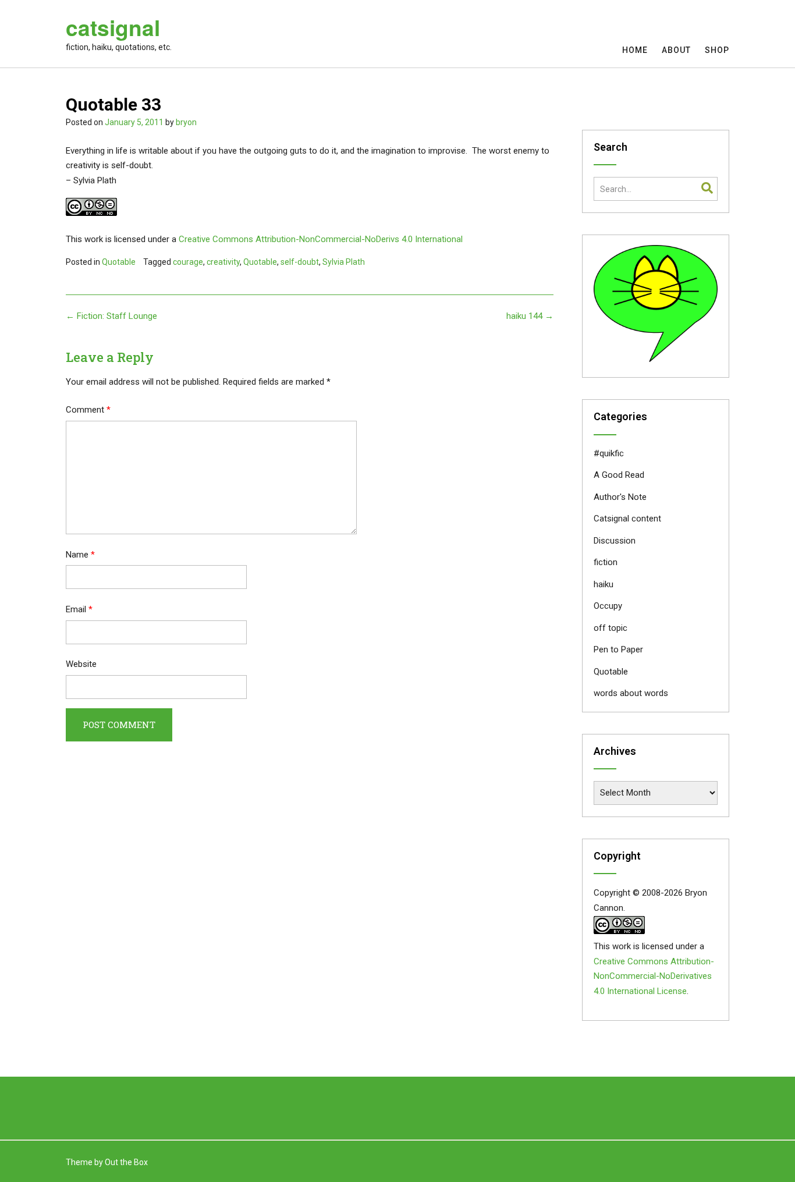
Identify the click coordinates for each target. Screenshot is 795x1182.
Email (79, 609)
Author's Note (620, 497)
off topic (610, 628)
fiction (605, 562)
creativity (223, 262)
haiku (603, 584)
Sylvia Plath (343, 262)
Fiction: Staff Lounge (111, 316)
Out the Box (126, 1162)
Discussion (615, 540)
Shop (717, 50)
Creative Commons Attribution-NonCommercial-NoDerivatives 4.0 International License (654, 976)
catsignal (113, 27)
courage (188, 262)
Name (80, 554)
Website (81, 664)
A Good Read (619, 475)
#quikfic (609, 453)
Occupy (608, 606)
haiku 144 (529, 316)
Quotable (119, 262)
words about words (631, 693)
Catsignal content (627, 518)
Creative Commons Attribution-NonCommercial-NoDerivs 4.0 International (321, 239)
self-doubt (300, 262)
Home (635, 50)
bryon (186, 122)
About (676, 50)
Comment (88, 409)
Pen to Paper (618, 649)
